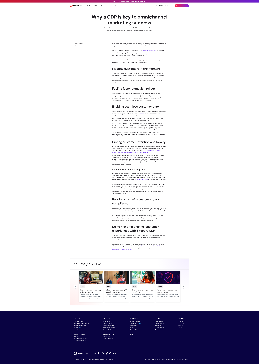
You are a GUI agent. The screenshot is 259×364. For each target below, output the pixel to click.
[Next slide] (183, 287)
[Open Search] (156, 6)
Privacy (163, 359)
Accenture (141, 113)
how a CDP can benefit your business (151, 246)
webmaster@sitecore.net (182, 359)
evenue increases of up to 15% (149, 59)
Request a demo (180, 6)
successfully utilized (142, 179)
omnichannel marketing (149, 50)
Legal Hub (157, 359)
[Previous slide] (75, 287)
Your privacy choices (170, 359)
